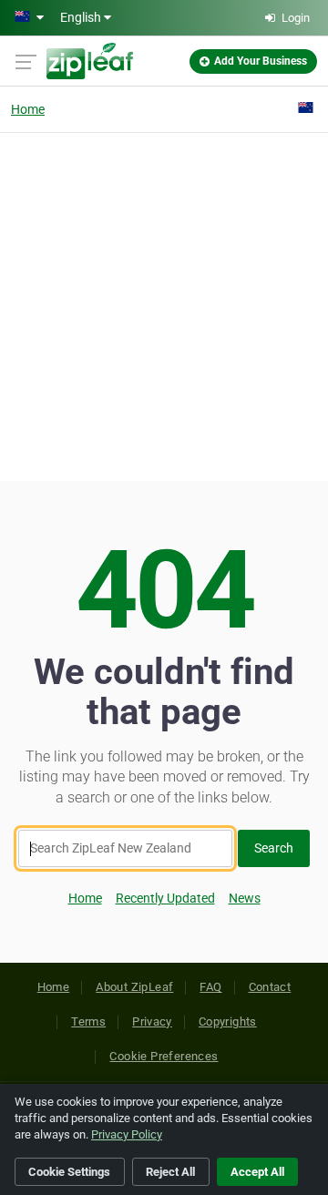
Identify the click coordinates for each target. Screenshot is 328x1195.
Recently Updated (165, 898)
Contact (270, 987)
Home (28, 109)
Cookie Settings (69, 1172)
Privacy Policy (126, 1134)
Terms (88, 1021)
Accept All (257, 1172)
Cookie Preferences (163, 1056)
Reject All (170, 1172)
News (245, 898)
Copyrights (228, 1021)
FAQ (210, 987)
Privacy (152, 1021)
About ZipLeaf (134, 987)
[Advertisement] (164, 304)
